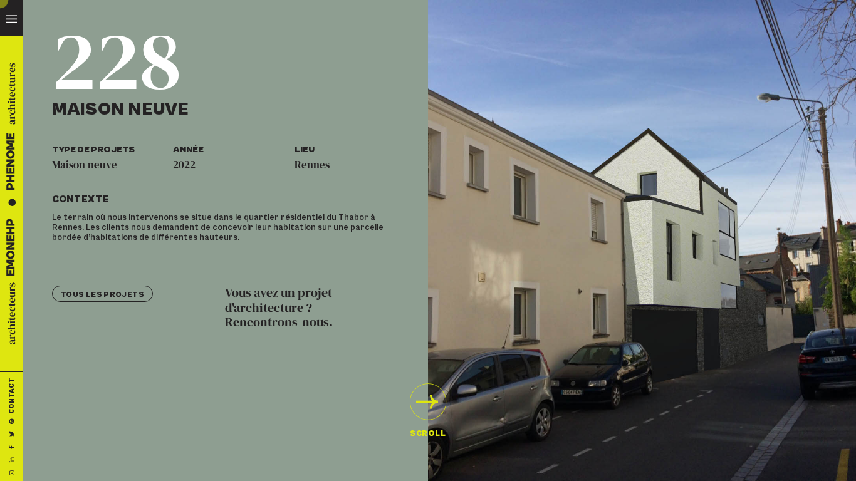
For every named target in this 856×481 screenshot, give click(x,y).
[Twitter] (11, 435)
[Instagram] (11, 473)
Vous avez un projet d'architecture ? (279, 308)
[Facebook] (11, 447)
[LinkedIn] (11, 460)
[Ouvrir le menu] (11, 17)
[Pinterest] (11, 421)
